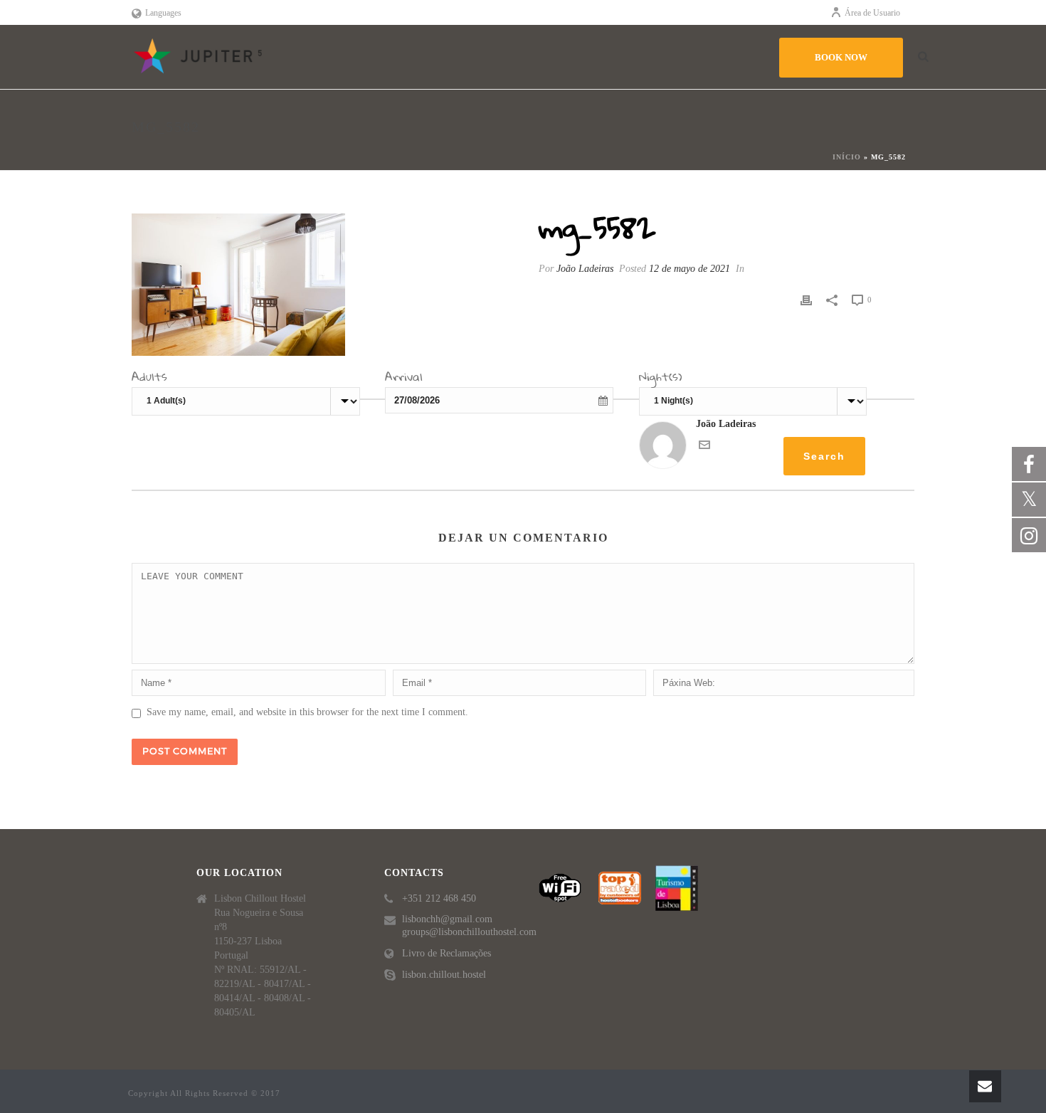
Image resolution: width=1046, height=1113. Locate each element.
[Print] (806, 299)
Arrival (404, 379)
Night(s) (660, 379)
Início (847, 157)
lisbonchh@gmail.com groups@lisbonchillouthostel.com (469, 925)
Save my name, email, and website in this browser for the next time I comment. (307, 712)
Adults (149, 379)
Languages (163, 13)
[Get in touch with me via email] (704, 447)
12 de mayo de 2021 (689, 268)
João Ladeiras (584, 268)
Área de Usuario (872, 13)
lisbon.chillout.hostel (444, 974)
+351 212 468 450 (439, 898)
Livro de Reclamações (446, 953)
